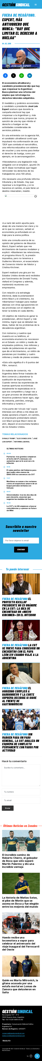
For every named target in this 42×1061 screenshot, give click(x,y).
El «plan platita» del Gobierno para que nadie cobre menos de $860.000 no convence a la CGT (21, 472)
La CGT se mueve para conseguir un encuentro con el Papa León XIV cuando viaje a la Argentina (21, 651)
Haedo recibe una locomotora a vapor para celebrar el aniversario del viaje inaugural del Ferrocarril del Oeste (20, 943)
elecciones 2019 (24, 438)
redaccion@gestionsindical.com (13, 1036)
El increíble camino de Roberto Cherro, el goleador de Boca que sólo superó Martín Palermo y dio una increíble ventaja (20, 860)
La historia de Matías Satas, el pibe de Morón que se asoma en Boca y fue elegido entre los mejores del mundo (20, 902)
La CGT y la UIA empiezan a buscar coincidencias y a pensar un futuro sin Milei (22, 508)
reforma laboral (22, 442)
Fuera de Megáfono (18, 15)
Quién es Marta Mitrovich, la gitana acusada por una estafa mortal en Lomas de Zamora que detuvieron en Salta (20, 986)
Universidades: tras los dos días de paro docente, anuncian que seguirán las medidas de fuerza (21, 497)
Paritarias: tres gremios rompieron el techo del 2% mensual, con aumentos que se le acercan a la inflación (21, 460)
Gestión (16, 4)
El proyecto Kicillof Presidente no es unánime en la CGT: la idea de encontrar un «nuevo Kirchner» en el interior (19, 607)
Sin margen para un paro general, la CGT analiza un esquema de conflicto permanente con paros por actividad (20, 742)
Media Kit (6, 1041)
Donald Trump (8, 438)
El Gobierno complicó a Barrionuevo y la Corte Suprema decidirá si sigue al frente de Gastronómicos (19, 696)
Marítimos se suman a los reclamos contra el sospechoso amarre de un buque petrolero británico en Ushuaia (22, 484)
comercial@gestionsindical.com (13, 1033)
